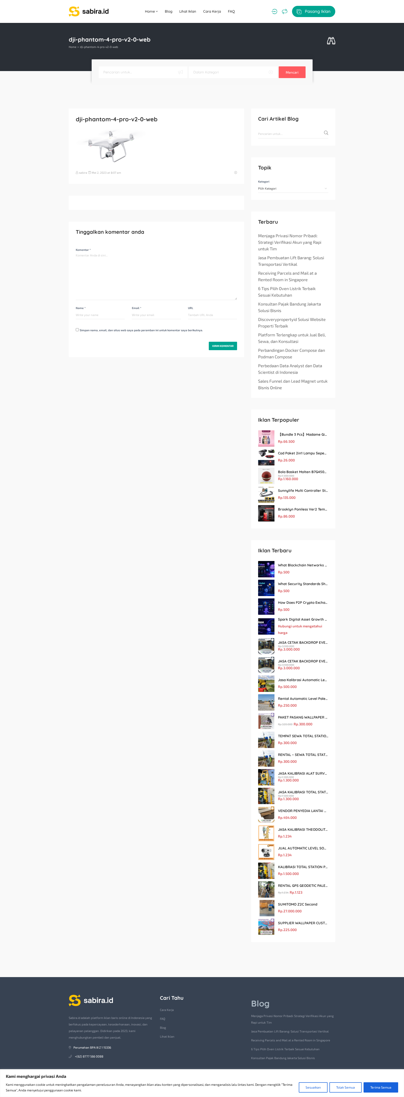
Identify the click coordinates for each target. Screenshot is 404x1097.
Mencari (292, 72)
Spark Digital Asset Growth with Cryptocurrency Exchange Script (303, 619)
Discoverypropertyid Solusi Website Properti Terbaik (292, 322)
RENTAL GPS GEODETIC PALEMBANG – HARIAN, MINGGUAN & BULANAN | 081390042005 (303, 885)
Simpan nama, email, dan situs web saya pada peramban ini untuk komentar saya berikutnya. (141, 330)
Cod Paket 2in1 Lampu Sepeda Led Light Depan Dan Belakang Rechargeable (303, 453)
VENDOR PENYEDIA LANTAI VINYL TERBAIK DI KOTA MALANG (303, 811)
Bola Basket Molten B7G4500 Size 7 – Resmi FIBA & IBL (303, 472)
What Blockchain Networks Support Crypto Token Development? (303, 565)
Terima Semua (380, 1087)
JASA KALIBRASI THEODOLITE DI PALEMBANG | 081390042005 (303, 829)
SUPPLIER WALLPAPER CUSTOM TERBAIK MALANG (303, 923)
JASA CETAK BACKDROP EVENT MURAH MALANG (303, 642)
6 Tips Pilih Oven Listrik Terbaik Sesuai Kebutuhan (287, 292)
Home (150, 11)
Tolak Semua (345, 1087)
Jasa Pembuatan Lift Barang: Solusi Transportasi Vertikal (291, 261)
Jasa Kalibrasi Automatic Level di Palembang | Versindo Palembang (303, 680)
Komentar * (83, 249)
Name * (81, 307)
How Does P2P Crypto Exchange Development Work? (303, 602)
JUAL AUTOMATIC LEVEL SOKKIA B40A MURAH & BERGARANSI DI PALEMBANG (303, 848)
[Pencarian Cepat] (331, 41)
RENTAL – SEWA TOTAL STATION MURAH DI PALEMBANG (303, 754)
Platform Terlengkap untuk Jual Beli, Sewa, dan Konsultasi (292, 338)
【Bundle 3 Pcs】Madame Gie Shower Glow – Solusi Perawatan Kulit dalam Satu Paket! (303, 434)
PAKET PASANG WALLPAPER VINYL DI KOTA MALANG (303, 717)
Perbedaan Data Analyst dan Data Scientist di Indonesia (290, 369)
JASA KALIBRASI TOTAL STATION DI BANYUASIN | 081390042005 (303, 792)
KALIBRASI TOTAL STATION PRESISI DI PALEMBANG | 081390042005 (303, 867)
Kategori (263, 181)
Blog (168, 11)
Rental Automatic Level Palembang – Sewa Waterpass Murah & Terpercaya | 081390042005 (303, 698)
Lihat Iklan (187, 11)
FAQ (231, 11)
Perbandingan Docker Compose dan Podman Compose (291, 353)
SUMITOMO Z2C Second (297, 904)
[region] (202, 1083)
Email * (136, 307)
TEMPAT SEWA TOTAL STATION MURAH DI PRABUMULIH (303, 736)
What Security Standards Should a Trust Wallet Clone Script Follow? (303, 584)
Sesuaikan (313, 1087)
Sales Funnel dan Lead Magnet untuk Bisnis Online (293, 384)
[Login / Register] (274, 11)
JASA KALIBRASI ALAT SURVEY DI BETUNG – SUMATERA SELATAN (303, 773)
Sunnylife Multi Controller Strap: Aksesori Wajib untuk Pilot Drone (303, 490)
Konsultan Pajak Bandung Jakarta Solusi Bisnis (289, 307)
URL (190, 307)
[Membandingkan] (284, 11)
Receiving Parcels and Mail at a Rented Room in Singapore (287, 276)
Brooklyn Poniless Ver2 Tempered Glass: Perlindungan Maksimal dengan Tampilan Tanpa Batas (303, 509)
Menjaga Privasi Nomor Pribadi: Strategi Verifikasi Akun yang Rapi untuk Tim (289, 242)
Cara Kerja (212, 11)
